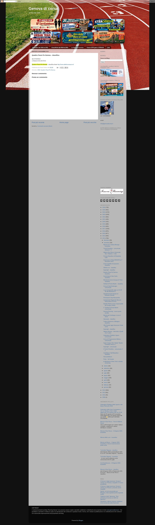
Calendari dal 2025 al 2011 (40, 47)
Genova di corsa (43, 8)
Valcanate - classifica (109, 319)
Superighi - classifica (109, 270)
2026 (104, 207)
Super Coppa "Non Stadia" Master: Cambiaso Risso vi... (113, 343)
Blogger (81, 520)
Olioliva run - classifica (109, 267)
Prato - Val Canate (108, 359)
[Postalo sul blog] (62, 68)
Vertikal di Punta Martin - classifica (113, 283)
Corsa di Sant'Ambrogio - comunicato (110, 286)
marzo (106, 382)
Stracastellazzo (107, 356)
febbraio (106, 385)
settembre (107, 368)
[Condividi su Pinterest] (67, 68)
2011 (103, 392)
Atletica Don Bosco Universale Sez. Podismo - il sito (111, 253)
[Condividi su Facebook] (66, 68)
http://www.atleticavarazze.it (65, 64)
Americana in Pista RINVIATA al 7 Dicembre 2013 (112, 260)
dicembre (106, 240)
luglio (105, 373)
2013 (38, 70)
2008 (104, 397)
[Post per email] (57, 67)
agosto (106, 370)
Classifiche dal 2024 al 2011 (59, 47)
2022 (104, 217)
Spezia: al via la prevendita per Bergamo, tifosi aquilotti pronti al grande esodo (111, 493)
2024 (104, 212)
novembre (107, 242)
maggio (106, 377)
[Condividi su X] (64, 68)
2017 (104, 228)
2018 (104, 226)
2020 (104, 221)
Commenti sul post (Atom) (44, 126)
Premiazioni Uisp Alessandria (111, 297)
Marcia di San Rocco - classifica (109, 469)
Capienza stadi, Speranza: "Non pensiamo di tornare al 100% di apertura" (109, 498)
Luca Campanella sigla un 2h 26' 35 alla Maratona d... (112, 290)
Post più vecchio (90, 122)
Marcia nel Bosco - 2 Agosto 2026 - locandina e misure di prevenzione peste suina (110, 444)
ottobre (106, 366)
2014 (104, 235)
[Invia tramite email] (60, 68)
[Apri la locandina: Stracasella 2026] (109, 25)
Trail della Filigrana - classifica (108, 450)
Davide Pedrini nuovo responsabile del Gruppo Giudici (113, 304)
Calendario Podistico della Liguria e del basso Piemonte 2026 (111, 405)
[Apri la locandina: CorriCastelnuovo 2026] (45, 25)
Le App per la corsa (77, 47)
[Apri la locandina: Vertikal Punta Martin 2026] (109, 37)
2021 (104, 219)
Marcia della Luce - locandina (108, 437)
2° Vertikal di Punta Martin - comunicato (111, 308)
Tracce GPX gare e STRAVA (95, 47)
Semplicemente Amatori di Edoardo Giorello (110, 294)
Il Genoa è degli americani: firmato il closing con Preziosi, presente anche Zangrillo (110, 488)
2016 (104, 231)
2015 (104, 233)
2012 (104, 390)
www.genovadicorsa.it (113, 510)
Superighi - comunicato (110, 346)
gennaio (106, 387)
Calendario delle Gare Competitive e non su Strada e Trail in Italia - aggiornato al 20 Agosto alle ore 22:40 (111, 411)
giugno (106, 375)
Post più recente (38, 122)
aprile (105, 380)
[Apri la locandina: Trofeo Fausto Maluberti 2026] (77, 25)
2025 (104, 209)
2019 (104, 224)
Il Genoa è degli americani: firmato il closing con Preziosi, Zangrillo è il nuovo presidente (111, 482)
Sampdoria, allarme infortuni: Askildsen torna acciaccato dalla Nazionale (111, 502)
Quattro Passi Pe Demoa (48, 70)
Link (108, 47)
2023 (104, 214)
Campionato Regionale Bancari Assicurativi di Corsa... (112, 300)
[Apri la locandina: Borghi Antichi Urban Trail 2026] (45, 37)
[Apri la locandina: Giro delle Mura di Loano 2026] (77, 37)
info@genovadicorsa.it (106, 123)
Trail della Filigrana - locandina (109, 456)
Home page (64, 122)
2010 (104, 395)
